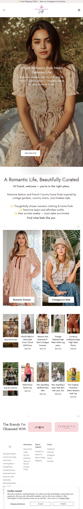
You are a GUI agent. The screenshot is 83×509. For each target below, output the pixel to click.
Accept (40, 504)
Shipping (38, 461)
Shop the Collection (10, 388)
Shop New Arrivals (52, 153)
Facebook (51, 449)
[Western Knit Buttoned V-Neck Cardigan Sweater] (43, 324)
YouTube (50, 461)
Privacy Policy (64, 498)
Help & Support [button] (38, 445)
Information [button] (27, 444)
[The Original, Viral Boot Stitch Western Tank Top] (73, 372)
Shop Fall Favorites (10, 340)
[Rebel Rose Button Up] (27, 372)
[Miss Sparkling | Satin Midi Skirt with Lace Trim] (58, 372)
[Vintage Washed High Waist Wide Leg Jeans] (58, 324)
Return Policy (40, 458)
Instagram (51, 455)
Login (25, 452)
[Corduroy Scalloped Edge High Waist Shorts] (73, 324)
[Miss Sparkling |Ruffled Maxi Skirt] (43, 372)
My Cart (26, 455)
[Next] (78, 226)
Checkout (26, 458)
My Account (27, 449)
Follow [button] (49, 444)
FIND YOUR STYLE (30, 153)
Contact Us (39, 451)
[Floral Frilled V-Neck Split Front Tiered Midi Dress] (27, 324)
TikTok (49, 458)
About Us (38, 454)
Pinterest (50, 452)
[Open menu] (6, 10)
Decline (63, 504)
